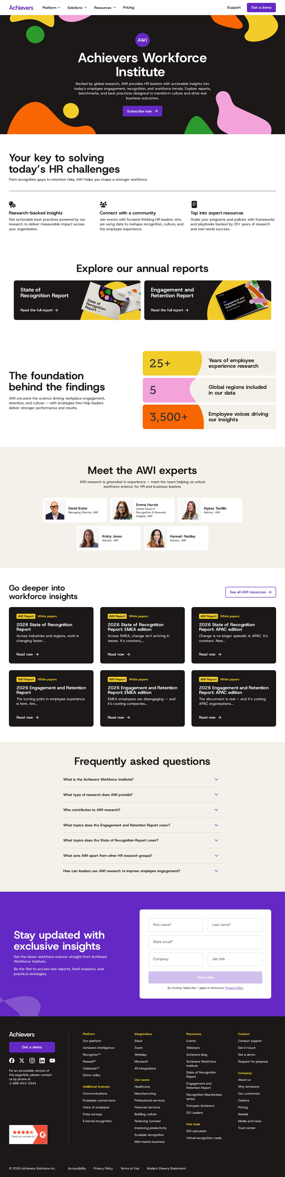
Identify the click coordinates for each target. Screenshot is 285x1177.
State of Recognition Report (201, 1074)
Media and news (249, 1121)
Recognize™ (92, 1055)
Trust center (247, 1128)
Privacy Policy (234, 988)
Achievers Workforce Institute (201, 1063)
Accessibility (77, 1168)
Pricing (128, 7)
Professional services (149, 1100)
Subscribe (205, 977)
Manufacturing (145, 1093)
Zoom (138, 1048)
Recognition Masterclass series (204, 1097)
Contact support (250, 1041)
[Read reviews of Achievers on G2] (28, 1134)
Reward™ (89, 1061)
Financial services (147, 1107)
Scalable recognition (149, 1135)
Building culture (145, 1114)
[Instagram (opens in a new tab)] (32, 1060)
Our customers (249, 1093)
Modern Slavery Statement (166, 1168)
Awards (243, 1114)
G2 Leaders (194, 1113)
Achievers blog (197, 1055)
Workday (140, 1055)
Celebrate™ (91, 1068)
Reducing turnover (147, 1121)
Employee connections (99, 1100)
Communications (95, 1093)
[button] (142, 779)
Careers (243, 1100)
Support (234, 7)
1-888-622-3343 (22, 1083)
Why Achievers (248, 1087)
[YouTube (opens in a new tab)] (52, 1060)
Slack (138, 1041)
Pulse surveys (92, 1114)
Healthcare (142, 1087)
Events (191, 1041)
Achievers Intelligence (98, 1048)
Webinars (193, 1048)
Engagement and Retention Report (199, 1085)
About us (244, 1080)
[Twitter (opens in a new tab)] (21, 1060)
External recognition (97, 1121)
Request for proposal (253, 1061)
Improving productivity (150, 1128)
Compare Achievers (200, 1106)
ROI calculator (196, 1131)
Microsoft (141, 1061)
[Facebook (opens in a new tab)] (11, 1060)
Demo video (91, 1075)
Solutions (74, 7)
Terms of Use (129, 1168)
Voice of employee (96, 1107)
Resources (102, 7)
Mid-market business (149, 1142)
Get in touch (247, 1048)
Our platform (92, 1041)
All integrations (145, 1068)
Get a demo (246, 1055)
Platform (49, 7)
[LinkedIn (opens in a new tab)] (42, 1060)
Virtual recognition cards (204, 1138)
